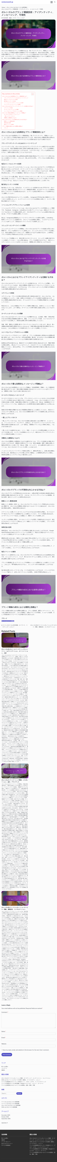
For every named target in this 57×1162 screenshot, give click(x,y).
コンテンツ (4, 1068)
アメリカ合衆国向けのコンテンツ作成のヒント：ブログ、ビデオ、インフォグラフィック (23, 1081)
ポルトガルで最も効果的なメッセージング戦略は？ (14, 112)
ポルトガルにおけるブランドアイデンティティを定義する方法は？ (17, 106)
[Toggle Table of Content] (31, 94)
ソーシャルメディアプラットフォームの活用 (13, 102)
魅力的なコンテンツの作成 (10, 101)
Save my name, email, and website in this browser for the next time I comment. (26, 1050)
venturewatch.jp (7, 2)
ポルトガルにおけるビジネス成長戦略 (10, 1105)
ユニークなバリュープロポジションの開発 (13, 111)
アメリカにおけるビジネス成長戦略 (10, 1101)
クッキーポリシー (5, 1141)
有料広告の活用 (7, 122)
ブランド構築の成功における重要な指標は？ (12, 126)
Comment (4, 1012)
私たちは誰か (4, 1066)
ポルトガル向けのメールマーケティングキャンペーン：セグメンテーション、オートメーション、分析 (14, 651)
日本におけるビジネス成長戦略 (9, 1107)
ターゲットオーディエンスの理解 (11, 109)
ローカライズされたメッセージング (11, 114)
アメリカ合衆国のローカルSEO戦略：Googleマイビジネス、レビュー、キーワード (22, 1083)
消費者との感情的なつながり (10, 117)
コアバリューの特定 (8, 107)
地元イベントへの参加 (9, 124)
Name (3, 1031)
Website (3, 1044)
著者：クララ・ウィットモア (17, 18)
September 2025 (5, 1118)
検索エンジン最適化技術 (9, 121)
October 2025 (5, 1117)
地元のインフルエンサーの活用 (11, 99)
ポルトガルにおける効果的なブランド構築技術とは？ (14, 96)
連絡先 (3, 1070)
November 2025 (5, 1115)
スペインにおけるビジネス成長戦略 (10, 1103)
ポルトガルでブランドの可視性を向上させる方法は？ (14, 119)
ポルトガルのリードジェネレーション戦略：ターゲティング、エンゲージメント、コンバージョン (25, 1078)
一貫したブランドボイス (9, 116)
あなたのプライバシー (7, 1143)
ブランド (6, 127)
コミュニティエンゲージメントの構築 (12, 104)
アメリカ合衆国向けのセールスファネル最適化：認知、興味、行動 (18, 1085)
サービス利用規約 (5, 1145)
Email (3, 1037)
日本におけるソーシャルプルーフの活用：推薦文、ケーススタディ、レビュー (20, 1080)
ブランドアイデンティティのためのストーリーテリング (16, 97)
